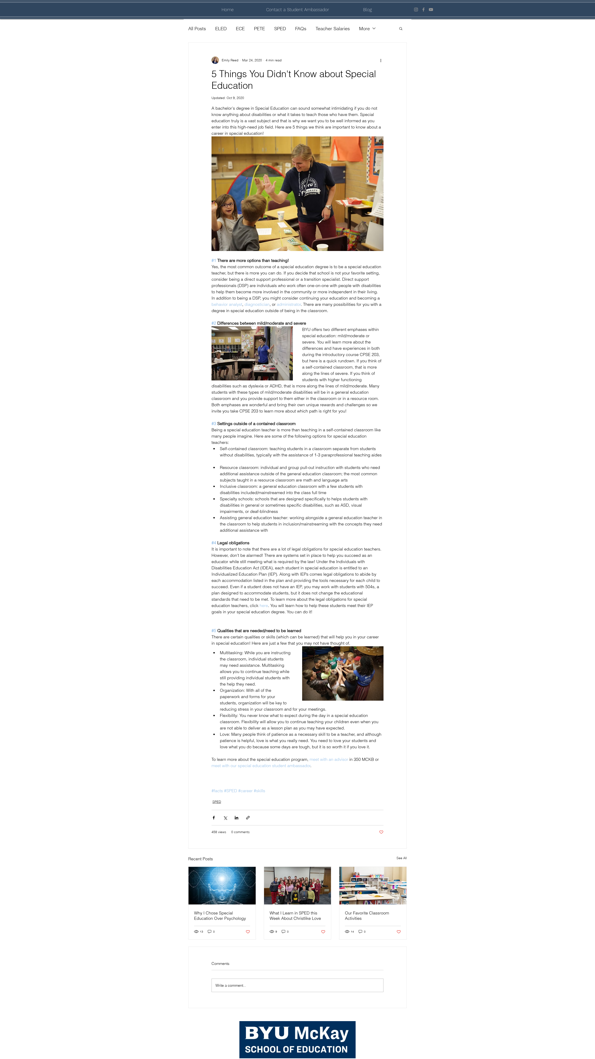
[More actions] (380, 60)
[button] (401, 28)
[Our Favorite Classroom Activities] (373, 885)
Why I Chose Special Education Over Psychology (220, 915)
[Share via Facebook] (214, 817)
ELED (221, 28)
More (364, 28)
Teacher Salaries (333, 28)
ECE (240, 28)
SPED (280, 28)
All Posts (197, 28)
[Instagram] (416, 9)
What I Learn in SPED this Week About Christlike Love (295, 915)
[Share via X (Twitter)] (225, 817)
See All (402, 858)
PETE (259, 28)
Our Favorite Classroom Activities (367, 915)
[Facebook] (423, 9)
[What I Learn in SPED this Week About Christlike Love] (297, 885)
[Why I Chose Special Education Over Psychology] (222, 885)
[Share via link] (248, 817)
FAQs (300, 28)
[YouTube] (430, 9)
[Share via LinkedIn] (236, 817)
